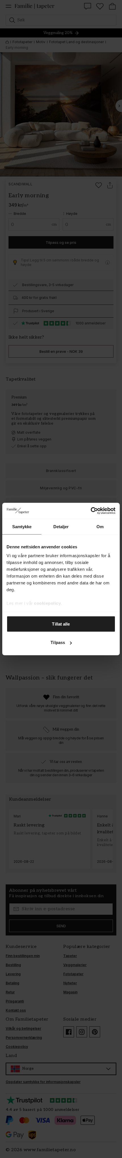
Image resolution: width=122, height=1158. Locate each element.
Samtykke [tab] (22, 526)
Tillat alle (61, 623)
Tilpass (58, 642)
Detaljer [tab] (61, 526)
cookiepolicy (47, 603)
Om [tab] (100, 526)
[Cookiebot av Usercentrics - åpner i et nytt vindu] (90, 511)
